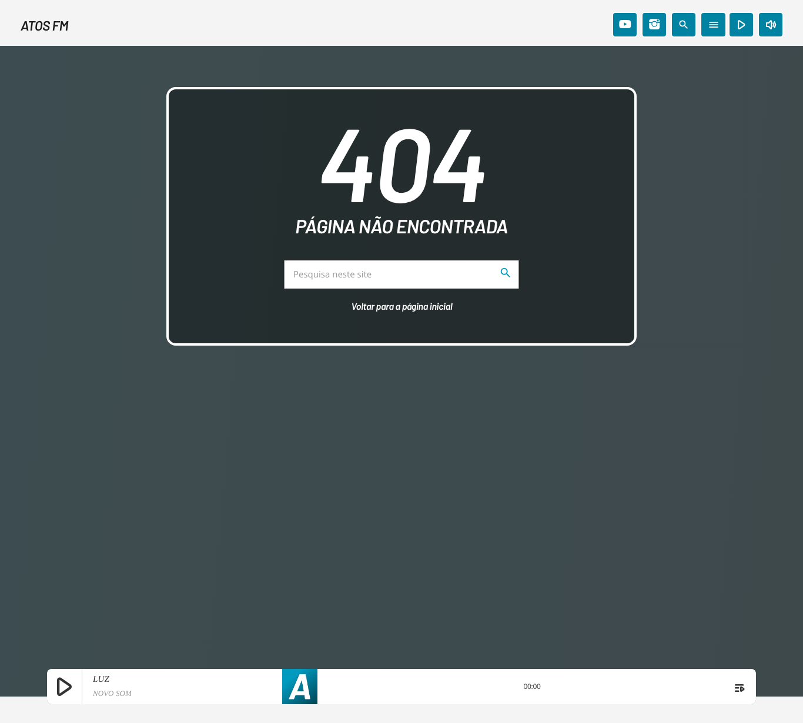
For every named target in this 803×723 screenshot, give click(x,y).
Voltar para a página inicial (402, 306)
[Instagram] (654, 25)
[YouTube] (625, 25)
